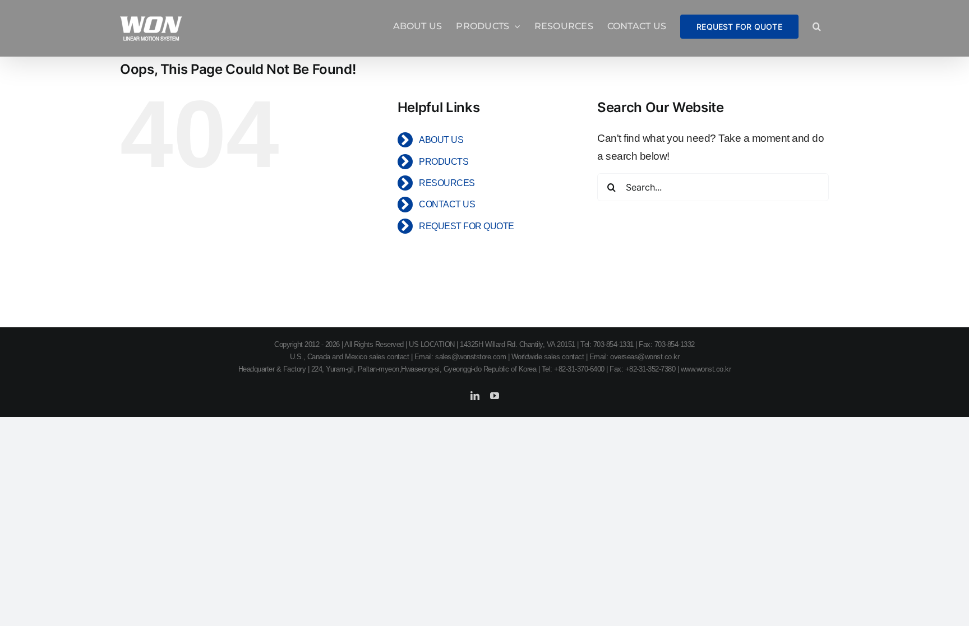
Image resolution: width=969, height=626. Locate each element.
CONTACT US (447, 204)
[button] (817, 26)
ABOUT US (441, 140)
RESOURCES (447, 183)
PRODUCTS (443, 161)
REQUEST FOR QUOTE (466, 226)
